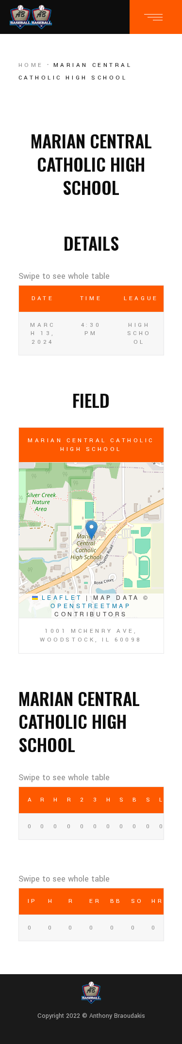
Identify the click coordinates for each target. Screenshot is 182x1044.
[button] (91, 530)
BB (134, 800)
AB (30, 800)
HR (108, 800)
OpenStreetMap (90, 605)
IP (32, 901)
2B (82, 800)
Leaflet (60, 597)
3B (95, 800)
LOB (161, 800)
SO (148, 800)
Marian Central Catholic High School (91, 444)
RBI (69, 800)
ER (95, 901)
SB (121, 800)
